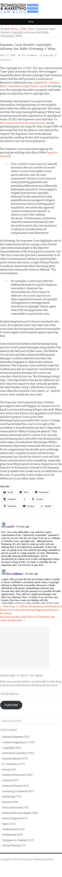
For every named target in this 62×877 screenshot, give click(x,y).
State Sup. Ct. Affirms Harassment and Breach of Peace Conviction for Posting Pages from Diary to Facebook (31, 610)
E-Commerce (10, 764)
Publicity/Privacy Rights (16, 813)
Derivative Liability (14, 753)
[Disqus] (31, 562)
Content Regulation (14, 742)
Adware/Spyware (12, 736)
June (31, 29)
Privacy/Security (12, 807)
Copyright (48, 55)
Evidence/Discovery (14, 774)
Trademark (9, 834)
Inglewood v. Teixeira (47, 82)
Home (14, 29)
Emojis (6, 769)
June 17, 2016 (8, 55)
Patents (7, 802)
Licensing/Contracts (14, 791)
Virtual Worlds (11, 845)
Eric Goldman (29, 55)
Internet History (12, 785)
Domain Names (11, 758)
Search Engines (11, 818)
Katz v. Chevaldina (11, 86)
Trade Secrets (10, 829)
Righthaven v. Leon (34, 86)
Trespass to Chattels (14, 840)
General (7, 780)
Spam (5, 823)
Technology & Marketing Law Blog (36, 859)
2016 (23, 29)
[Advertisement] (25, 648)
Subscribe (11, 705)
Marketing (8, 796)
